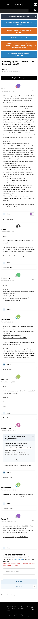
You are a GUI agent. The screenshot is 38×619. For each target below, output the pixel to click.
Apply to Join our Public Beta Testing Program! (19, 23)
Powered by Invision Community (19, 616)
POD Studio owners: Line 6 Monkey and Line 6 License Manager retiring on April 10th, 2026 (19, 45)
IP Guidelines (21, 607)
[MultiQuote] (4, 214)
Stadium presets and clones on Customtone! (19, 54)
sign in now (19, 559)
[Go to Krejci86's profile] (18, 376)
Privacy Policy (14, 607)
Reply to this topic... (13, 571)
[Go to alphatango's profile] (18, 425)
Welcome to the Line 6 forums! (19, 16)
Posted (8, 91)
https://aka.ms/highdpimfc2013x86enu (15, 537)
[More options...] (33, 90)
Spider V (17, 72)
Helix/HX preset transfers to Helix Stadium (19, 31)
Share (19, 581)
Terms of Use (8, 608)
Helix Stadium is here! (19, 38)
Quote (9, 214)
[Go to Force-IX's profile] (18, 516)
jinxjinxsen (9, 438)
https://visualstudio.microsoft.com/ (14, 165)
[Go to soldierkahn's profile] (18, 485)
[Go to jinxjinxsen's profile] (18, 317)
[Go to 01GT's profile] (18, 86)
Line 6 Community (12, 4)
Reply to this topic (19, 78)
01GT (6, 69)
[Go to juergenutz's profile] (18, 275)
